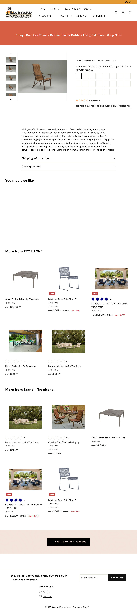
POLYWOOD (45, 16)
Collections (89, 61)
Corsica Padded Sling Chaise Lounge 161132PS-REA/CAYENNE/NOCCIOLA (85, 92)
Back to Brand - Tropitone (70, 541)
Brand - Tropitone (106, 61)
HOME (42, 9)
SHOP (53, 9)
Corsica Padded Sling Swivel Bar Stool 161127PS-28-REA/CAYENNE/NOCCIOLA (78, 92)
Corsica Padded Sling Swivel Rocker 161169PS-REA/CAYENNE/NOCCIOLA (99, 84)
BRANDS (64, 16)
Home (79, 61)
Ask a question (31, 166)
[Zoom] (42, 76)
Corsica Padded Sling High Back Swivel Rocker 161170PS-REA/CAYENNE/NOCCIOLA (106, 84)
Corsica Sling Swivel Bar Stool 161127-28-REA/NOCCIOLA (106, 92)
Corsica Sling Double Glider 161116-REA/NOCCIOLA (113, 76)
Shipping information (35, 158)
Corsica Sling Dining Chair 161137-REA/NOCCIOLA (85, 76)
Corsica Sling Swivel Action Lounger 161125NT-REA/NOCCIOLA (106, 76)
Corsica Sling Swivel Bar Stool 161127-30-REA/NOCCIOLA (113, 92)
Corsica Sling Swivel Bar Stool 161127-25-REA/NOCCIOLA (127, 76)
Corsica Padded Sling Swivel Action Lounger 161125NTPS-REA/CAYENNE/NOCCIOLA (113, 84)
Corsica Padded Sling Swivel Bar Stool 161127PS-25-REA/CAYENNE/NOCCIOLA (92, 92)
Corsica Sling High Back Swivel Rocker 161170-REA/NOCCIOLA (92, 76)
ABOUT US (82, 16)
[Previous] (10, 54)
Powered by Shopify (81, 607)
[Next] (10, 98)
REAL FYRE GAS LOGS (77, 9)
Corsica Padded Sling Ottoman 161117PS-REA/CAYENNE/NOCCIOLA (127, 84)
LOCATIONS (99, 16)
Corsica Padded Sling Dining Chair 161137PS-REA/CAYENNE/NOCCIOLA (92, 84)
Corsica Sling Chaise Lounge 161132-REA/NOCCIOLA (78, 84)
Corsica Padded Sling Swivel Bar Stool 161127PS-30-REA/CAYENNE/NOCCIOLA (99, 92)
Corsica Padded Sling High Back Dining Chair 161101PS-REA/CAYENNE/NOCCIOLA (85, 84)
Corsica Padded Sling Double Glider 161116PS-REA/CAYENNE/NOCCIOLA (120, 84)
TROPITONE (33, 251)
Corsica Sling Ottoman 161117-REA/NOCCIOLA (120, 76)
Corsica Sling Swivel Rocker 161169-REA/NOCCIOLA (99, 76)
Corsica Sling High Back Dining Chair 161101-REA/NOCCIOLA (78, 76)
